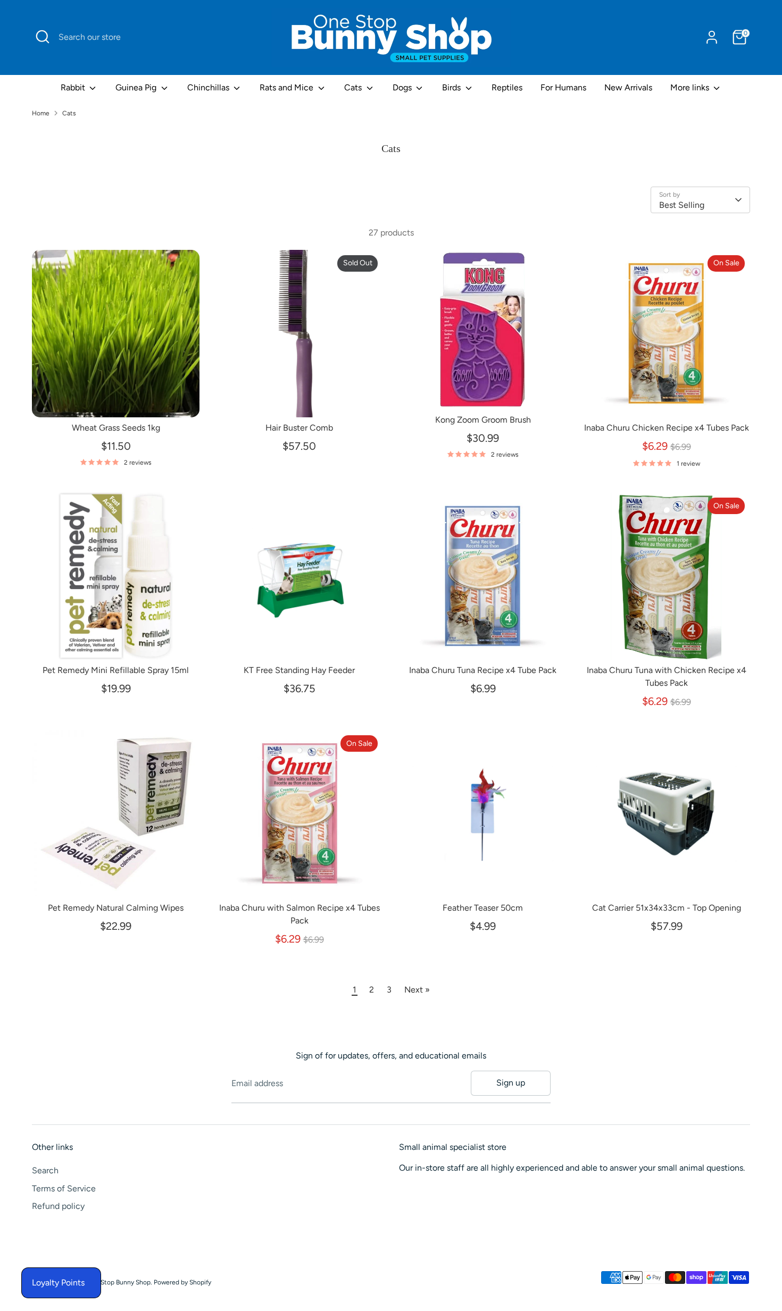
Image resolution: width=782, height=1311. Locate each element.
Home (40, 113)
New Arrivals (628, 87)
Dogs (403, 87)
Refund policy (58, 1206)
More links (690, 87)
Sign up (510, 1083)
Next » (417, 990)
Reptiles (507, 87)
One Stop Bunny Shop (119, 1282)
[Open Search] (42, 36)
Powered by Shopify (182, 1282)
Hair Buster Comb (299, 428)
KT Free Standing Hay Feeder (299, 670)
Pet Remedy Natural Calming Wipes (116, 908)
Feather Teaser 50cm (483, 908)
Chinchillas (209, 87)
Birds (452, 87)
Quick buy (116, 399)
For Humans (563, 87)
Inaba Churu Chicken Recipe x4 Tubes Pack (666, 428)
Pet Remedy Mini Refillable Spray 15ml (116, 670)
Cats (354, 87)
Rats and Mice (287, 87)
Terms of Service (64, 1188)
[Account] (711, 37)
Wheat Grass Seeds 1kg (116, 428)
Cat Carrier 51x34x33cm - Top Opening (666, 908)
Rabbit (74, 87)
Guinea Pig (137, 87)
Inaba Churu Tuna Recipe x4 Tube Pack (482, 670)
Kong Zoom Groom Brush (483, 420)
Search (45, 1170)
